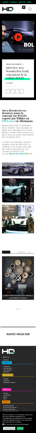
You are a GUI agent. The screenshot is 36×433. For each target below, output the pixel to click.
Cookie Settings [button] (9, 428)
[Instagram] (10, 340)
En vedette (21, 252)
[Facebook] (8, 91)
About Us (6, 357)
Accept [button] (20, 428)
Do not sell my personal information (16, 424)
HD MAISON (7, 363)
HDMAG (10, 83)
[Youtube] (32, 340)
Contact (6, 360)
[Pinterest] (17, 91)
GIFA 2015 (8, 121)
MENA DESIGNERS (14, 64)
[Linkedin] (15, 340)
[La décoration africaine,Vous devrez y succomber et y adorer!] (18, 278)
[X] (13, 91)
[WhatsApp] (22, 91)
